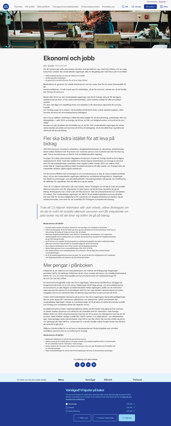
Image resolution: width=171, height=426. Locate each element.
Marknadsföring (74, 411)
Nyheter (18, 6)
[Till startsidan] (6, 7)
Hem (44, 65)
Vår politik (30, 6)
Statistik (71, 407)
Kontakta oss (108, 6)
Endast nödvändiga (106, 417)
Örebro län (162, 1)
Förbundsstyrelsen (90, 6)
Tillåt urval (84, 417)
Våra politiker (43, 6)
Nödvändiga (72, 404)
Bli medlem (150, 7)
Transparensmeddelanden (65, 6)
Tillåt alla (128, 417)
